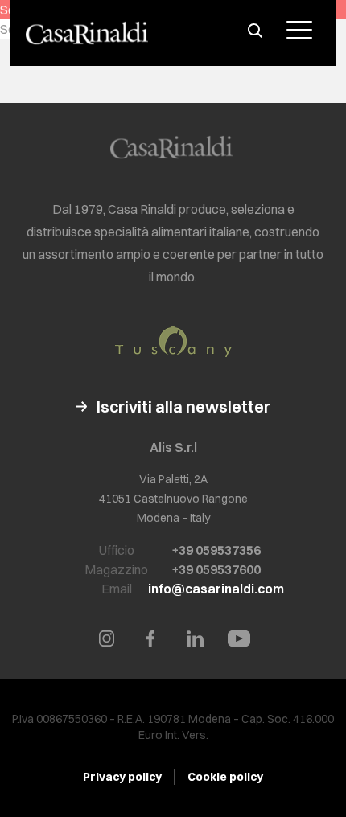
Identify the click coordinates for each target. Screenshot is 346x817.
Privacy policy (122, 777)
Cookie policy (225, 777)
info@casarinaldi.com (216, 589)
